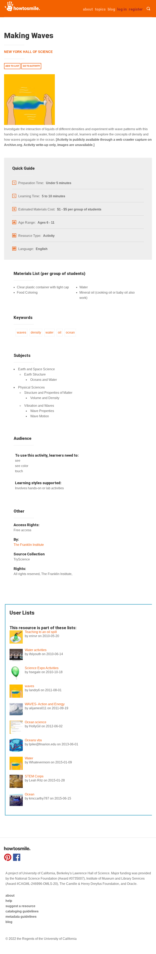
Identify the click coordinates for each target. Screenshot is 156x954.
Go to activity (31, 66)
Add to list (12, 66)
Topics (100, 9)
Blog (111, 9)
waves (21, 332)
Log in (122, 9)
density (36, 332)
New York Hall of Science (28, 52)
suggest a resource (20, 906)
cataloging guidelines (22, 911)
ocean (70, 332)
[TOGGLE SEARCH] (148, 8)
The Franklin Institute (29, 544)
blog (8, 922)
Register (136, 9)
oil (59, 332)
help (8, 900)
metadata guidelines (21, 916)
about (88, 9)
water (49, 332)
